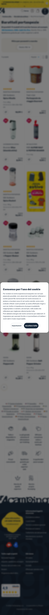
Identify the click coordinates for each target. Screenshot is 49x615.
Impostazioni (16, 326)
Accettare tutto (31, 326)
